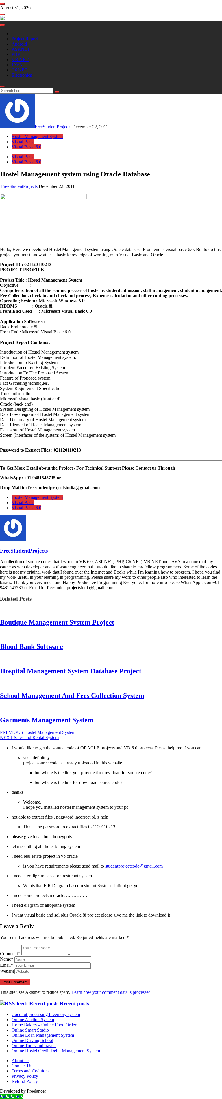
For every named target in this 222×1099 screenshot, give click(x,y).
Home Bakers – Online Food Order (44, 1024)
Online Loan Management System (43, 1035)
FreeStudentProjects (53, 126)
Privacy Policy (25, 1076)
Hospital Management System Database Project (70, 671)
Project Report (25, 38)
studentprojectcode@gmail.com (134, 866)
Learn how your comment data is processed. (111, 992)
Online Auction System (33, 1019)
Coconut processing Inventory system (46, 1014)
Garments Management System (46, 720)
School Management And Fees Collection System (72, 695)
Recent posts (74, 1003)
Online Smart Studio (30, 1030)
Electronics (22, 75)
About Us (20, 1060)
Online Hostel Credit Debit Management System (56, 1050)
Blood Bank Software (31, 646)
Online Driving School (32, 1040)
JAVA (17, 64)
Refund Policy (25, 1081)
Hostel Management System (37, 136)
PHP (16, 54)
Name (6, 959)
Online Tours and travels (34, 1045)
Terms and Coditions (30, 1070)
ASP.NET (21, 49)
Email (6, 965)
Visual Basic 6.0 (26, 146)
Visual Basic (23, 141)
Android (19, 44)
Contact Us (22, 1065)
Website (7, 971)
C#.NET (19, 69)
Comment (10, 953)
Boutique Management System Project (57, 622)
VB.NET (20, 59)
